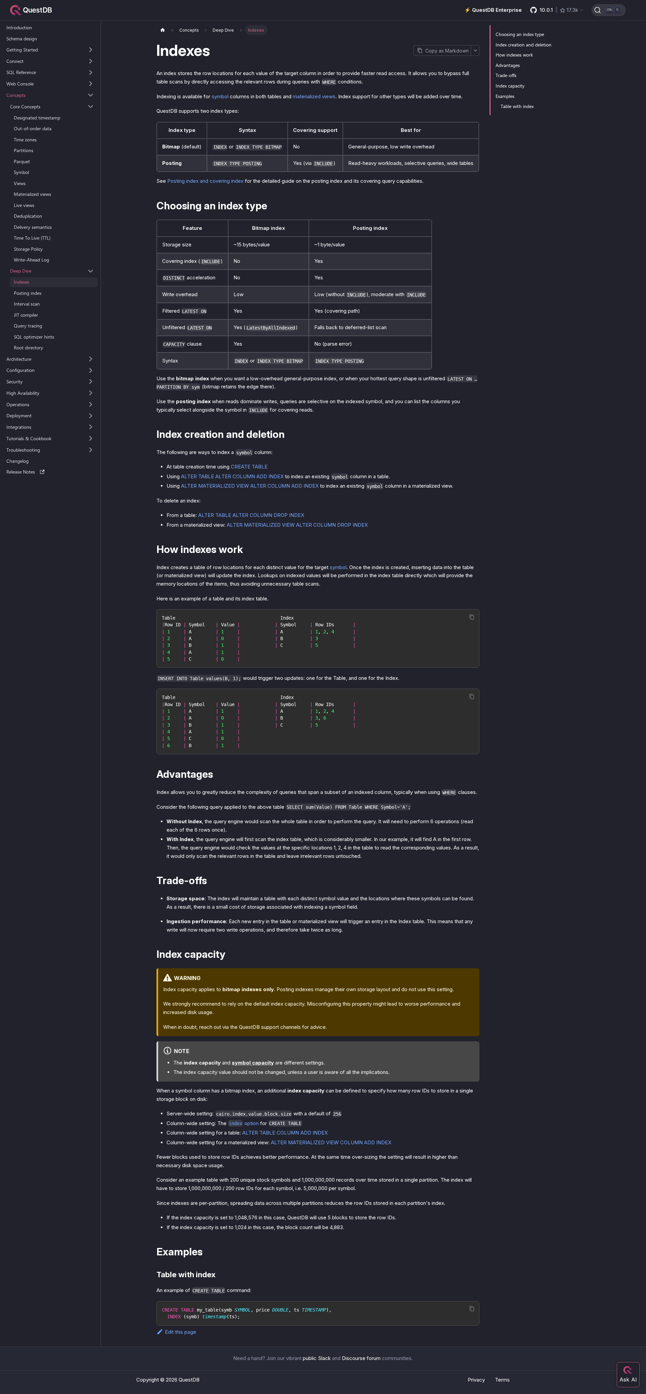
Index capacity (510, 85)
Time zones (25, 139)
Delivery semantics (33, 227)
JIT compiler (26, 315)
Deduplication (28, 216)
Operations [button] (17, 404)
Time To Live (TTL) (32, 238)
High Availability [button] (22, 393)
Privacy (476, 1379)
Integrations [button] (18, 427)
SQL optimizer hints (34, 337)
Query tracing (28, 325)
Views (20, 183)
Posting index (27, 293)
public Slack (317, 1358)
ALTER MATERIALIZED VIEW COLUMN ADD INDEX (331, 1142)
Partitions (23, 150)
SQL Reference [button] (21, 72)
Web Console (20, 83)
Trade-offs (506, 75)
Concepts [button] (16, 95)
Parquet (22, 161)
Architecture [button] (18, 359)
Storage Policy (28, 249)
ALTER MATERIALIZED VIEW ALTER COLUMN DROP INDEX (297, 525)
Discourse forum (361, 1358)
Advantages (508, 65)
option (244, 1123)
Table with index (517, 106)
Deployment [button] (19, 415)
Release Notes (20, 471)
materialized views (314, 96)
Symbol (21, 172)
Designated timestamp (37, 117)
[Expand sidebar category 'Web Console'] (91, 84)
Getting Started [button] (22, 49)
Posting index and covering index (205, 181)
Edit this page (180, 1332)
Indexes (21, 282)
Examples (505, 96)
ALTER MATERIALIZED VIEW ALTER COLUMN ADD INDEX (250, 486)
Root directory (28, 347)
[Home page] (162, 30)
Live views (24, 205)
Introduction (19, 27)
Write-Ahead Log (31, 259)
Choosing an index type (520, 34)
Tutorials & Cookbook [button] (28, 438)
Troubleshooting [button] (23, 450)
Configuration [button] (20, 370)
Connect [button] (15, 61)
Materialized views (32, 194)
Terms (502, 1379)
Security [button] (14, 381)
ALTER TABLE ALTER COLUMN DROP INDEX (251, 515)
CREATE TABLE (249, 466)
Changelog (17, 461)
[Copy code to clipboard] (472, 617)
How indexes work (514, 54)
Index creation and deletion (523, 44)
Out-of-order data (32, 128)
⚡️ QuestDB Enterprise (493, 10)
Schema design (21, 38)
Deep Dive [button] (20, 271)
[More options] (475, 50)
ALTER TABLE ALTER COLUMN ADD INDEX (232, 476)
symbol (220, 96)
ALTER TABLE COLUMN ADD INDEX (285, 1132)
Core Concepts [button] (25, 106)
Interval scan (27, 304)
